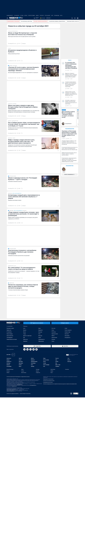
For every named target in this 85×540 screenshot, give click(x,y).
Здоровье (25, 341)
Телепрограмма (31, 15)
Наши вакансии (10, 335)
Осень (53, 330)
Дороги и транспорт (27, 335)
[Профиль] (77, 18)
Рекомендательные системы (48, 382)
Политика (54, 332)
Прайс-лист (9, 330)
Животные (25, 339)
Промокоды (56, 15)
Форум (25, 15)
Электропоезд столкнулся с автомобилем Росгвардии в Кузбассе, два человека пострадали (22, 252)
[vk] (27, 349)
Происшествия (55, 333)
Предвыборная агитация (12, 339)
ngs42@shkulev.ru (20, 384)
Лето (39, 333)
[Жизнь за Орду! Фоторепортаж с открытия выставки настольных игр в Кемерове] (50, 36)
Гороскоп (42, 15)
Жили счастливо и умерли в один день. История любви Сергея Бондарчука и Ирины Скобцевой (23, 107)
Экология (67, 333)
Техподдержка (9, 337)
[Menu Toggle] (7, 18)
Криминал (40, 330)
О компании (9, 332)
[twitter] (33, 349)
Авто (24, 328)
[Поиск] (72, 18)
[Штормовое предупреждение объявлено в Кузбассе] (50, 53)
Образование (41, 341)
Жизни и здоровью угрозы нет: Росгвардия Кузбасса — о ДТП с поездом (22, 178)
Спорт (66, 328)
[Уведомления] (74, 18)
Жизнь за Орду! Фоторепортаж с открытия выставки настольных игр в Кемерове (22, 33)
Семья (53, 341)
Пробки (42, 18)
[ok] (30, 349)
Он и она (53, 328)
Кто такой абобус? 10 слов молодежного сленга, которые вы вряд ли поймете (21, 268)
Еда (24, 337)
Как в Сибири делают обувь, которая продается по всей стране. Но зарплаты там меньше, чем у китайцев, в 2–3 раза (24, 124)
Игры (61, 15)
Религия (53, 339)
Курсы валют (47, 15)
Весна (24, 332)
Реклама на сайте (10, 328)
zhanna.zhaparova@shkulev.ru (11, 389)
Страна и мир (67, 332)
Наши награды (10, 333)
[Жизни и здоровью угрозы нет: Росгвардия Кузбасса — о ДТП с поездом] (50, 181)
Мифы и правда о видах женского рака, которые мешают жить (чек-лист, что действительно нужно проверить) (21, 141)
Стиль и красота (68, 330)
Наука (39, 337)
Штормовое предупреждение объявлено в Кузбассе (22, 51)
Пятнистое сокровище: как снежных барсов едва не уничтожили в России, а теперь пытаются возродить (23, 286)
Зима (39, 328)
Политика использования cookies (48, 380)
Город (24, 333)
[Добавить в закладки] (58, 43)
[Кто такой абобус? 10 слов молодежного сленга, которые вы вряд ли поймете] (50, 271)
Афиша (37, 15)
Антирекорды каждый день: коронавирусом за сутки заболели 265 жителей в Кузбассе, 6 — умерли (24, 196)
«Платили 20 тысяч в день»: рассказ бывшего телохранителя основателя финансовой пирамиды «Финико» (23, 69)
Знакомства (16, 15)
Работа (53, 335)
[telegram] (24, 349)
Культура (40, 332)
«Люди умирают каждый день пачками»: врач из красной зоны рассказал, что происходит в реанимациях (23, 213)
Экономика (67, 335)
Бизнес (24, 330)
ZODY (52, 15)
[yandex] (36, 349)
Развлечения (54, 337)
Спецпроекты (67, 337)
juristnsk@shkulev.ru (33, 385)
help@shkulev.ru (14, 386)
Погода (21, 15)
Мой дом (40, 335)
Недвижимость (10, 15)
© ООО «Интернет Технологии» (25, 393)
